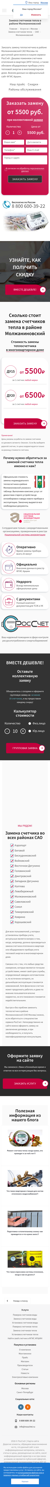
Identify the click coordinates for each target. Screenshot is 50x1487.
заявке (38, 120)
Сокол (18, 906)
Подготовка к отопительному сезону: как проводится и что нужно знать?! (25, 1232)
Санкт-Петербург (25, 1392)
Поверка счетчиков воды (25, 1314)
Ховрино (20, 917)
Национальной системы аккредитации (25, 534)
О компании (25, 1349)
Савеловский (23, 901)
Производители (25, 1365)
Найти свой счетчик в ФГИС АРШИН (25, 1338)
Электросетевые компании (25, 1377)
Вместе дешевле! (25, 289)
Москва (25, 1388)
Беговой (20, 850)
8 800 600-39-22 (28, 206)
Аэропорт (20, 845)
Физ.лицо (39, 723)
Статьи (25, 1369)
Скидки (33, 84)
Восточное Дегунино (27, 866)
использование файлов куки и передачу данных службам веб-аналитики (23, 1474)
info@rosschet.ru (27, 1426)
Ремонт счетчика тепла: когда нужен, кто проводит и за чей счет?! (25, 1152)
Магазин (25, 1361)
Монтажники (25, 1353)
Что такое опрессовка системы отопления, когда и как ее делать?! (24, 1273)
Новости (25, 1373)
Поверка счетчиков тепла (25, 1326)
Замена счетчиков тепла (25, 1330)
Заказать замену (25, 179)
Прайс (25, 1357)
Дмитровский (23, 876)
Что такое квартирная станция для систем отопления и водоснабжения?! (25, 1192)
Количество (13, 126)
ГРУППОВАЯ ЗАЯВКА (25, 748)
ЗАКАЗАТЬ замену (25, 423)
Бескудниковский (25, 855)
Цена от (36, 126)
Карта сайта (33, 1441)
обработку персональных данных (31, 170)
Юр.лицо (39, 731)
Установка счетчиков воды (25, 1322)
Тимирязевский (24, 912)
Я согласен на (25, 170)
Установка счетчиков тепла (25, 1334)
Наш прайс (17, 84)
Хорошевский (23, 922)
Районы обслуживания (25, 89)
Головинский (23, 871)
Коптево (20, 886)
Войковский (22, 860)
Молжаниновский (25, 896)
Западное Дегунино (27, 881)
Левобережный (24, 891)
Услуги (24, 1309)
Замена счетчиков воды (25, 1318)
